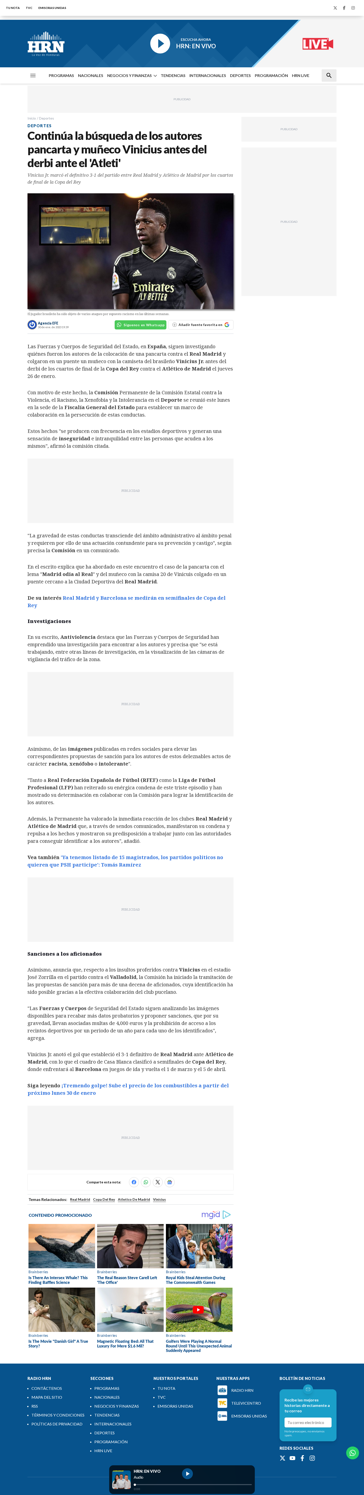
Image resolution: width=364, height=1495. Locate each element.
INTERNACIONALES (207, 75)
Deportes (46, 118)
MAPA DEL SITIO (46, 1397)
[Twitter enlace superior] (335, 8)
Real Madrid (80, 1199)
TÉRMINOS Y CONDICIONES (57, 1415)
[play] (187, 1473)
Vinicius (159, 1199)
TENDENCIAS (173, 75)
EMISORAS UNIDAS (52, 8)
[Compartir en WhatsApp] (146, 1182)
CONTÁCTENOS (46, 1388)
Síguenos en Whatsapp (144, 325)
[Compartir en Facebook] (134, 1182)
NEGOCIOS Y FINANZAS (129, 75)
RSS (34, 1406)
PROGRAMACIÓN (271, 75)
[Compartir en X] (158, 1182)
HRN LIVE (300, 75)
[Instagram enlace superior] (353, 8)
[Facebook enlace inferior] (302, 1458)
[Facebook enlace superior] (344, 8)
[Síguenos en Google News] (170, 1182)
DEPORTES (240, 75)
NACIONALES (90, 75)
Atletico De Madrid (134, 1199)
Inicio (31, 118)
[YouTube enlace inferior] (292, 1458)
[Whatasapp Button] (352, 1452)
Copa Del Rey (104, 1199)
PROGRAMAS (61, 75)
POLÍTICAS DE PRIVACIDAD (56, 1423)
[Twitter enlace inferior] (283, 1458)
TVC (29, 8)
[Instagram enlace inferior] (312, 1458)
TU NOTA (13, 8)
